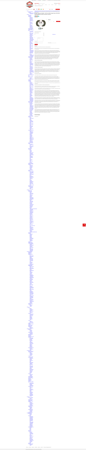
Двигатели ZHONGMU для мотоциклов (31, 240)
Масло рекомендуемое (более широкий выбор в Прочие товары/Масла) (31, 249)
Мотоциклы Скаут (31, 256)
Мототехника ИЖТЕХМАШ (29, 251)
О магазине (36, 447)
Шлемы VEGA (31, 426)
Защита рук (29, 373)
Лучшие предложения (30, 11)
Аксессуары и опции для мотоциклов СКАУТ (31, 263)
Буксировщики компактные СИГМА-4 (31, 280)
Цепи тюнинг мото (31, 71)
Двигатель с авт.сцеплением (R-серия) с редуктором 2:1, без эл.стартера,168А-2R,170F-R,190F (32, 224)
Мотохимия (31, 162)
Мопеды (29, 307)
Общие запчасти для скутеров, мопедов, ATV (31, 69)
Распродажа (29, 12)
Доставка (33, 447)
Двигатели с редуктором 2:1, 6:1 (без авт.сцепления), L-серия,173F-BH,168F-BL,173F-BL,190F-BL (31, 215)
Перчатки (31, 414)
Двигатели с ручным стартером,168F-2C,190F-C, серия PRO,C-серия (31, 201)
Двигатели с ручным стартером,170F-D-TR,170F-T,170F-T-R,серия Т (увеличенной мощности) (31, 194)
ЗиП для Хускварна (32, 108)
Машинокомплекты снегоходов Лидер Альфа (32, 288)
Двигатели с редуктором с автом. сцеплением (32, 204)
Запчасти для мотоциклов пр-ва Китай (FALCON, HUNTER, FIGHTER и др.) (31, 64)
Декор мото (31, 368)
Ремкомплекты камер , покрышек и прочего (31, 343)
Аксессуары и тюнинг (30, 357)
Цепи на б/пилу (31, 113)
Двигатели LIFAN (30, 191)
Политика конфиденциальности (47, 447)
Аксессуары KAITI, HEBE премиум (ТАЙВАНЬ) (31, 363)
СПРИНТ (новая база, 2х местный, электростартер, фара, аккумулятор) (31, 260)
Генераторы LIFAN (30, 190)
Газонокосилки (31, 103)
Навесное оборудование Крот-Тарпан (31, 95)
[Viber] (36, 16)
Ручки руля (31, 372)
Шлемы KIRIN (31, 425)
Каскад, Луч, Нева (31, 85)
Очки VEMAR (31, 441)
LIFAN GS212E (31, 42)
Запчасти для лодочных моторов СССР (31, 145)
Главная (27, 447)
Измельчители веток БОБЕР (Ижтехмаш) (31, 411)
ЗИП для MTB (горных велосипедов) (31, 341)
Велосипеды (29, 329)
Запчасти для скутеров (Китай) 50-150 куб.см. (31, 67)
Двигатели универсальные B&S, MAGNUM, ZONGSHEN (30, 242)
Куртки (30, 442)
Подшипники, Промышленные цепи (31, 158)
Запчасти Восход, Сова (37, 11)
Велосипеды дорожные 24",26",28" (31, 331)
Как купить (30, 447)
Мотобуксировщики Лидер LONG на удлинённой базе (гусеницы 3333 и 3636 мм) (32, 297)
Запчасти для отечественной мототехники (29, 16)
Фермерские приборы (30, 409)
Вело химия (31, 339)
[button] (46, 19)
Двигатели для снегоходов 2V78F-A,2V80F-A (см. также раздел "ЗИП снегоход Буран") (32, 228)
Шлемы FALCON (31, 416)
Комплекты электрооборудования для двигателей (32, 55)
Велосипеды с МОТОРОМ (30, 347)
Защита (30, 428)
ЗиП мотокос (31, 110)
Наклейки (31, 359)
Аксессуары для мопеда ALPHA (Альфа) (31, 367)
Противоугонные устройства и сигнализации (31, 393)
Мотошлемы (29, 415)
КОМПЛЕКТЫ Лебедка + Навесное (31, 306)
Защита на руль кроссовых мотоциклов (31, 375)
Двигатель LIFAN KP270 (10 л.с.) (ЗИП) (31, 49)
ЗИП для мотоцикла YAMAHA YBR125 (31, 120)
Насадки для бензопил (30, 397)
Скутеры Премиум (31, 322)
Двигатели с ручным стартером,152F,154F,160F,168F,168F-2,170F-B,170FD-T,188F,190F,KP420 (33, 208)
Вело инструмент (31, 338)
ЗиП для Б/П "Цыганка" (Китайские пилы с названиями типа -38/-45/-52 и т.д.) (31, 105)
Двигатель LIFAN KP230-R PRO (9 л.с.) (31, 53)
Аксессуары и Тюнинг (29, 350)
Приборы (31, 390)
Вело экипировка (30, 413)
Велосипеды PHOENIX (30, 332)
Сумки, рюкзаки (31, 439)
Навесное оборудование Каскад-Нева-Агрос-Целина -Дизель (31, 92)
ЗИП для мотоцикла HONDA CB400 (31, 118)
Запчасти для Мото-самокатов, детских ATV (31, 166)
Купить (58, 21)
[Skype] (38, 16)
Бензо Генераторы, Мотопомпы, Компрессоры (31, 404)
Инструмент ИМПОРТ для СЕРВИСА (31, 408)
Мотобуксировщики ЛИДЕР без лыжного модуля (32, 278)
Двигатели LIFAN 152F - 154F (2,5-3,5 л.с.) (31, 32)
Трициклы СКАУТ (31, 258)
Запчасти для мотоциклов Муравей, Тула (31, 26)
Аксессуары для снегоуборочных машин (31, 188)
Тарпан (30, 96)
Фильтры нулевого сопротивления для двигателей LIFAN (32, 51)
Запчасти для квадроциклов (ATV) (31, 60)
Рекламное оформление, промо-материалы (31, 385)
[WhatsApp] (37, 16)
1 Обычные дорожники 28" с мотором (31, 349)
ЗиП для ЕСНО (31, 115)
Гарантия (39, 447)
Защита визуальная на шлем (31, 388)
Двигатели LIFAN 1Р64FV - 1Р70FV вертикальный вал (31, 38)
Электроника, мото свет (30, 386)
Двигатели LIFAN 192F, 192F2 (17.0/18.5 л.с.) (31, 36)
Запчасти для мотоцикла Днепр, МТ (31, 21)
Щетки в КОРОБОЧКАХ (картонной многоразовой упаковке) (31, 354)
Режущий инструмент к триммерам (31, 112)
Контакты (42, 447)
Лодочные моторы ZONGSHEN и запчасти (31, 147)
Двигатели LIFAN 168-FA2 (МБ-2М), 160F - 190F (31, 34)
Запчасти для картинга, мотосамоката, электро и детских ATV (30, 164)
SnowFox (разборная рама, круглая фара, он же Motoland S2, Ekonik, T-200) (31, 132)
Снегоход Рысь (31, 141)
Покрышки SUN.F (31, 176)
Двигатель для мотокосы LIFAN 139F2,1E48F (31, 206)
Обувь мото (31, 435)
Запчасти (28, 14)
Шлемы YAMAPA (31, 419)
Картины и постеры (32, 383)
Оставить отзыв (53, 34)
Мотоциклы (29, 313)
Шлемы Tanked (31, 418)
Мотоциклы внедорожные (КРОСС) (31, 319)
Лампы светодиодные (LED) (31, 161)
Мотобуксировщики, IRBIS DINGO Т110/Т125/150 (32, 139)
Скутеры (29, 320)
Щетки (30, 361)
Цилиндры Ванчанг (32, 70)
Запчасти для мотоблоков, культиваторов (29, 80)
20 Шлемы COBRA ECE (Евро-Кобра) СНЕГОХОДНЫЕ (31, 423)
